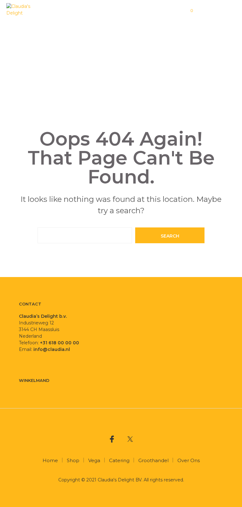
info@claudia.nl (52, 349)
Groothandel (153, 460)
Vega (94, 460)
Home (50, 460)
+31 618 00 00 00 (59, 343)
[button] (187, 11)
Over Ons (188, 460)
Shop (73, 460)
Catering (119, 460)
